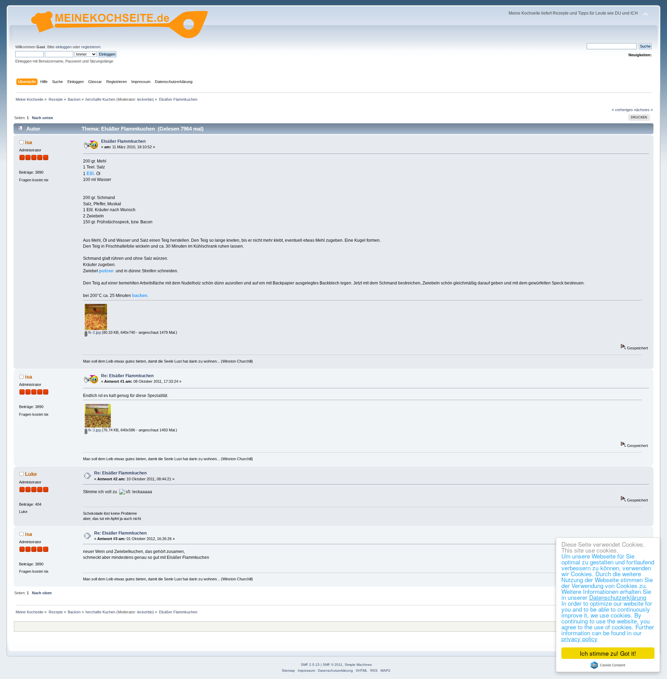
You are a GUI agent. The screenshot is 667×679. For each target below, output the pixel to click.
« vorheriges (622, 110)
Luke (31, 474)
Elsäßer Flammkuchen (123, 141)
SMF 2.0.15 (310, 664)
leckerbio (145, 99)
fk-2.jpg (94, 332)
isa (28, 142)
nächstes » (643, 110)
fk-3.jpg (94, 430)
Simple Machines (358, 664)
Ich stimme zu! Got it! (608, 653)
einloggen (64, 47)
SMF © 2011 (333, 664)
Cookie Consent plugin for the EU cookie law (608, 665)
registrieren (90, 47)
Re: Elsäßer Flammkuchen (127, 375)
